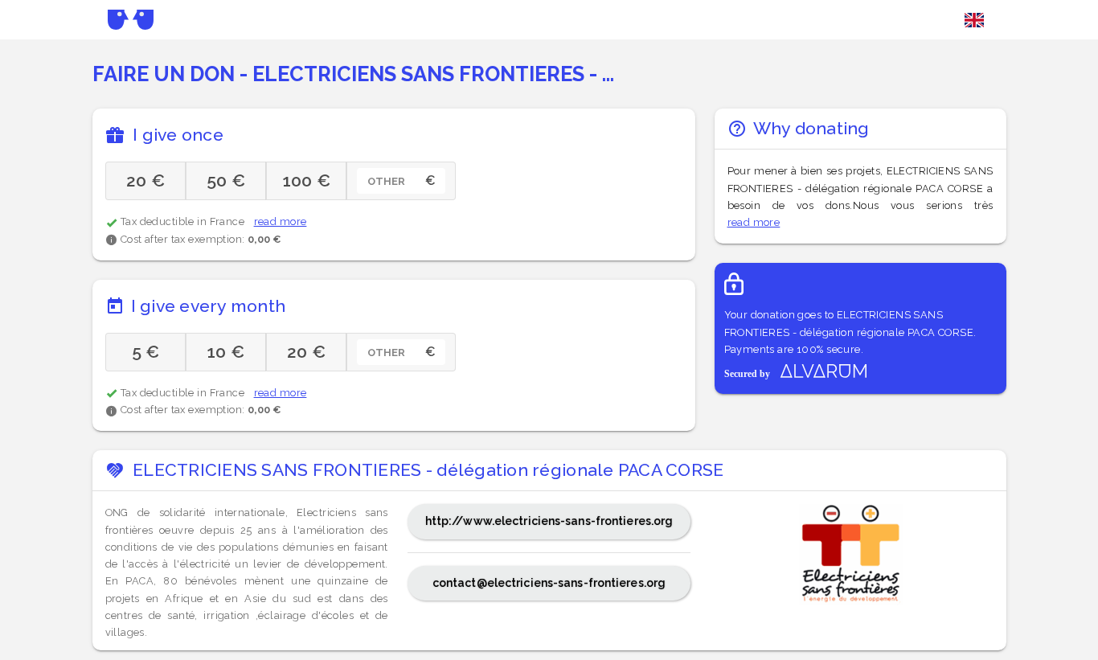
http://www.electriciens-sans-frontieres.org (549, 520)
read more (280, 221)
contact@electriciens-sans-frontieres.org (549, 582)
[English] (974, 20)
